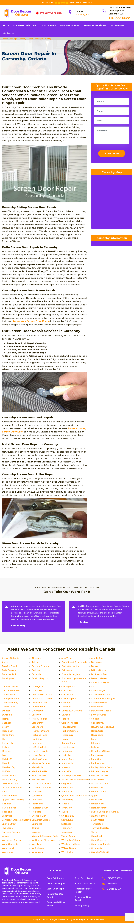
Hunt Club (37, 739)
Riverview (66, 808)
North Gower (38, 779)
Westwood (8, 848)
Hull (4, 739)
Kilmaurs (95, 743)
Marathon (7, 763)
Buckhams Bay (99, 674)
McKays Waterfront (101, 767)
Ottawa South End (12, 787)
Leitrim (95, 747)
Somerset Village (41, 820)
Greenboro (37, 727)
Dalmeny (66, 706)
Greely (5, 727)
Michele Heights (99, 771)
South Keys (67, 820)
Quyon (94, 795)
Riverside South (40, 808)
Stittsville (66, 824)
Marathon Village (41, 763)
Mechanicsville (39, 771)
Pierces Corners (99, 791)
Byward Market (99, 678)
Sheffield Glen (39, 816)
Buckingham (8, 678)
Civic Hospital (68, 698)
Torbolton (66, 828)
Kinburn (6, 747)
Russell (65, 812)
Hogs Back (97, 735)
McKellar (6, 771)
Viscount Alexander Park (45, 836)
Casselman (67, 690)
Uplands (36, 832)
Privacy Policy (82, 905)
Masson (65, 767)
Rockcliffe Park (99, 808)
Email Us (112, 883)
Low (4, 755)
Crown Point (8, 706)
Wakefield (96, 836)
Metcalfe (66, 771)
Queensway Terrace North (75, 795)
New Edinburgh (10, 779)
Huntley (65, 739)
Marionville (67, 763)
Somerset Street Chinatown (17, 820)
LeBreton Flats (39, 747)
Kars (93, 739)
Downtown (37, 710)
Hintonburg (67, 735)
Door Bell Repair (55, 878)
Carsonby (37, 690)
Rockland (7, 812)
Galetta (95, 719)
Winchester (97, 848)
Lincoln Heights (40, 751)
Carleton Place (10, 686)
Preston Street (10, 795)
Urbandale (66, 832)
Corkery (65, 702)
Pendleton (66, 791)
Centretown (67, 694)
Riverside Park (9, 808)
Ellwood (65, 715)
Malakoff (7, 759)
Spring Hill (37, 824)
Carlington (37, 686)
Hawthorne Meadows (102, 727)
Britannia (36, 674)
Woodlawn (7, 852)
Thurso (35, 828)
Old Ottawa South (41, 783)
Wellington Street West (44, 840)
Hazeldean (7, 731)
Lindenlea (66, 751)
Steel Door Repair (56, 889)
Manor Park (67, 759)
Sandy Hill (7, 816)
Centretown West (100, 694)
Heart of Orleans (40, 731)
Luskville (66, 755)
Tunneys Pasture (11, 832)
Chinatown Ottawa (42, 698)
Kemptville (7, 743)
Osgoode (66, 783)
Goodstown (97, 723)
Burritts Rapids (40, 678)
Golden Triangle (69, 723)
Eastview (36, 715)
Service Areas (117, 25)
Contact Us (8, 33)
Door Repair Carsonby (17, 39)
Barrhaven (96, 662)
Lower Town (38, 755)
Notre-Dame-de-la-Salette (75, 779)
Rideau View (97, 803)
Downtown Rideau (101, 710)
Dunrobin (7, 715)
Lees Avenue (68, 747)
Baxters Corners (40, 666)
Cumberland (38, 706)
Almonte (36, 658)
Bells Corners (9, 670)
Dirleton (6, 710)
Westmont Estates (101, 844)
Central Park (8, 694)
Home (6, 25)
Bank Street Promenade (74, 662)
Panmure (36, 791)
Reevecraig (67, 799)
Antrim (5, 662)
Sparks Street (9, 824)
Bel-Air (94, 666)
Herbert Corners (70, 731)
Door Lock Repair (56, 883)
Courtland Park (99, 702)
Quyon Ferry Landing (13, 799)
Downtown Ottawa (71, 710)
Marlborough (98, 763)
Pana (4, 791)
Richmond (37, 803)
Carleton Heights (100, 682)
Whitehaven (38, 848)
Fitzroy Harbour (40, 719)
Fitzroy (5, 719)
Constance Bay (10, 702)
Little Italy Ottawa (100, 751)
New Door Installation (95, 25)
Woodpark (37, 852)
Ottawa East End (100, 783)
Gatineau (7, 723)
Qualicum (37, 795)
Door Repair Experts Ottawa (88, 919)
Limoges (6, 751)
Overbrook (67, 787)
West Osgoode (10, 844)
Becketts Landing (70, 666)
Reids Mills (96, 799)
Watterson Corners (12, 840)
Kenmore (37, 743)
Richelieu (7, 803)
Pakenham (97, 787)
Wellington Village (70, 840)
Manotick (96, 759)
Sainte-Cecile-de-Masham (105, 812)
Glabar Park (38, 723)
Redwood (37, 799)
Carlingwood (68, 686)
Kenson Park (68, 743)
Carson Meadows (11, 690)
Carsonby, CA (82, 14)
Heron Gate (97, 731)
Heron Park (8, 735)
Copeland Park (40, 702)
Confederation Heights (103, 698)
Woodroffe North (100, 852)
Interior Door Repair (85, 883)
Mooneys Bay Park (71, 775)
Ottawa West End (41, 787)
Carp (93, 686)
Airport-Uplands (10, 658)
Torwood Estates (100, 828)
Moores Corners (99, 775)
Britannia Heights (70, 674)
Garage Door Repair (70, 25)
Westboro (37, 844)
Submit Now (112, 153)
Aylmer (35, 662)
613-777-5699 (119, 18)
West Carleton (98, 840)
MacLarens (97, 755)
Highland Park (39, 735)
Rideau (65, 803)
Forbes (65, 719)
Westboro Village (70, 844)
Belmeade (66, 670)
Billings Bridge (98, 670)
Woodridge (67, 852)
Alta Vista (66, 658)
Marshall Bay (9, 767)
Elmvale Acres (98, 715)
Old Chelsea (97, 779)
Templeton (97, 824)
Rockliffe (36, 812)
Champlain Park (10, 698)
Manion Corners (40, 759)
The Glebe (7, 828)
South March (98, 820)
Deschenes (97, 706)
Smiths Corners (99, 816)
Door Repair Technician (24, 25)
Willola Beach (68, 848)
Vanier (94, 832)
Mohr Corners (39, 775)
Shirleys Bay (67, 816)
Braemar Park (9, 674)
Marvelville (37, 767)
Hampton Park (69, 727)
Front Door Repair (84, 878)
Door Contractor (48, 25)
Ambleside (97, 658)
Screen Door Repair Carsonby (39, 39)
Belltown (36, 670)
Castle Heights (99, 690)
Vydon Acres (68, 836)
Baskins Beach (10, 666)
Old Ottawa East (11, 783)
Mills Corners (9, 775)
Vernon (5, 836)
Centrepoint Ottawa (42, 694)
